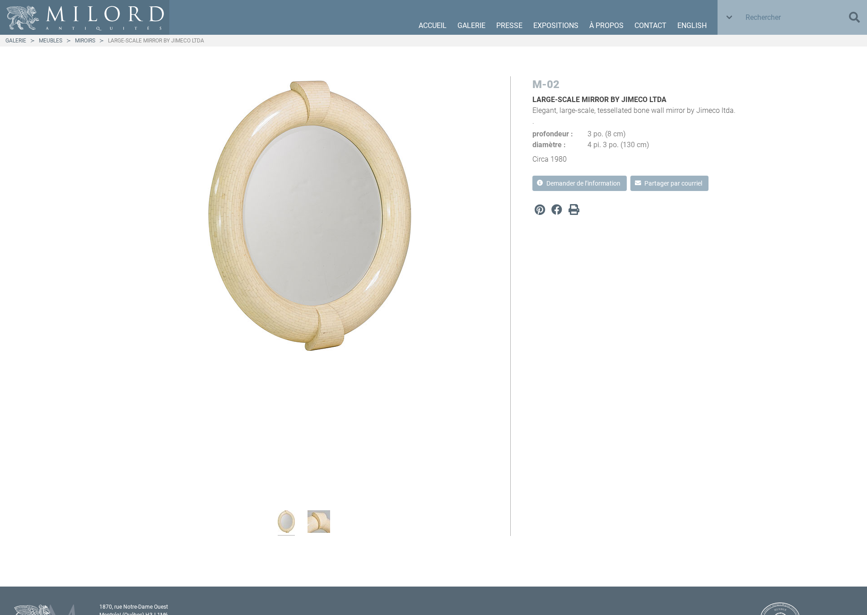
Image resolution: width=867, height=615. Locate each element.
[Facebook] (557, 209)
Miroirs (85, 40)
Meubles (50, 40)
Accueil (433, 25)
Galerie (471, 25)
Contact (650, 25)
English (692, 25)
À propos (606, 25)
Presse (509, 25)
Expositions (555, 25)
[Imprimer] (574, 209)
